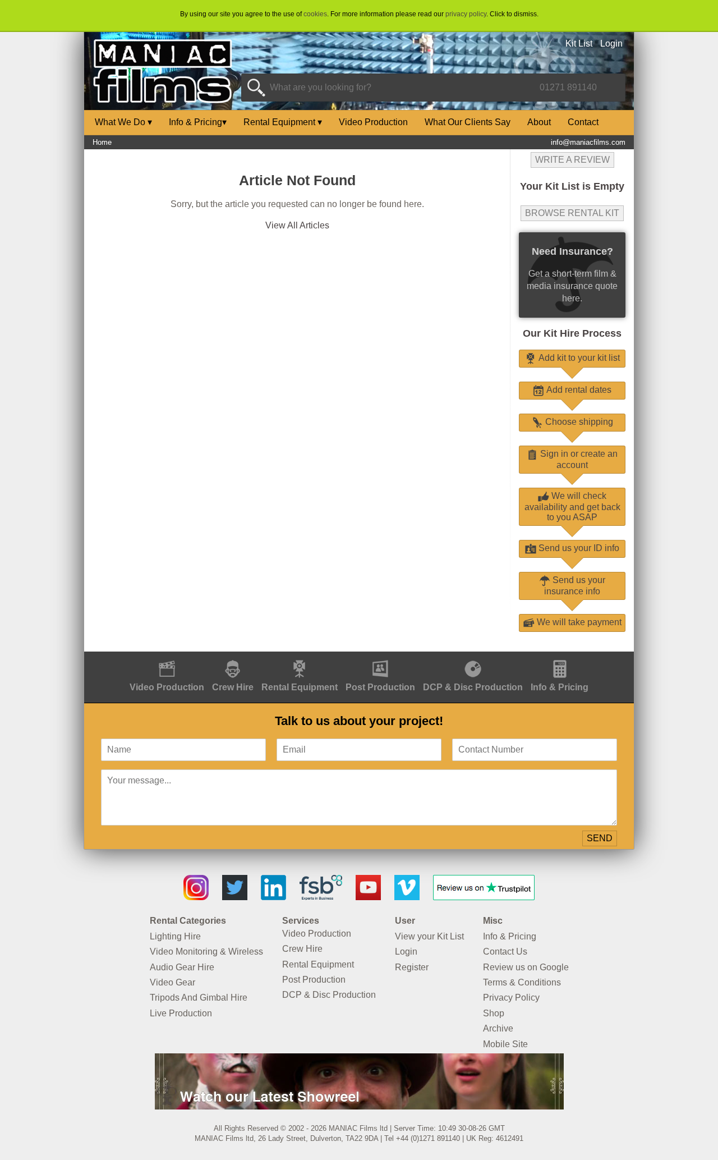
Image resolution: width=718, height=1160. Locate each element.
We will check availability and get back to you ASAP (572, 506)
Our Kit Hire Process (572, 333)
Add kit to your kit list (578, 358)
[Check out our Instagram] (196, 897)
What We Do (123, 122)
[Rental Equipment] (299, 657)
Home (102, 142)
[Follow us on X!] (234, 897)
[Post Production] (380, 657)
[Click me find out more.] (359, 1106)
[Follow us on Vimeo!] (407, 897)
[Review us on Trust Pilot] (484, 897)
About (539, 122)
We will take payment (578, 622)
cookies (315, 14)
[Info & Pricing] (559, 657)
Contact (583, 122)
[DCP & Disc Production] (473, 657)
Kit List (578, 43)
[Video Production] (167, 657)
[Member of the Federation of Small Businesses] (321, 897)
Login (611, 43)
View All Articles (297, 225)
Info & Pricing (198, 122)
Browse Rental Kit (572, 213)
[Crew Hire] (232, 657)
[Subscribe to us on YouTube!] (368, 897)
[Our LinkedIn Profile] (273, 897)
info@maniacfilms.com (588, 142)
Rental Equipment (282, 122)
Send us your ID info (577, 548)
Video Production (373, 122)
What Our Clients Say (467, 122)
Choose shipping (578, 422)
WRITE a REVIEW (572, 159)
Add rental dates (577, 390)
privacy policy (465, 14)
